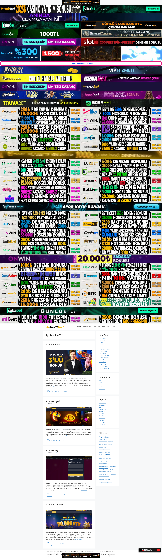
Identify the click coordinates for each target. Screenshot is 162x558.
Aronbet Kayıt (53, 450)
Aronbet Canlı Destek (104, 355)
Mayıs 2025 (102, 411)
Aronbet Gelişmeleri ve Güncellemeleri (105, 450)
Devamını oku (56, 386)
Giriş (48, 439)
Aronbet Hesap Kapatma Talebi (53, 494)
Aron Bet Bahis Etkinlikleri (103, 444)
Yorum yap (49, 392)
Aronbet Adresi (102, 338)
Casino (100, 382)
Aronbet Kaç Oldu (55, 504)
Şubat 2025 (102, 418)
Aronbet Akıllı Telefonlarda (103, 441)
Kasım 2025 (102, 407)
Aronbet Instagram (103, 353)
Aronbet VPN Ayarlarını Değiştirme (61, 391)
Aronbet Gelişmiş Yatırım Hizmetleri (104, 452)
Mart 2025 (101, 416)
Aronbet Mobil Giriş (104, 357)
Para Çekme (102, 386)
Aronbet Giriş (97, 326)
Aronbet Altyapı (103, 351)
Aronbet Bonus (53, 344)
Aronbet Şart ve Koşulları (52, 440)
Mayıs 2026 (102, 405)
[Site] (40, 111)
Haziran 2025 (102, 409)
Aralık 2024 (102, 422)
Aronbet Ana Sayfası (110, 442)
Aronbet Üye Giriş (101, 479)
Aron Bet (107, 437)
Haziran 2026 (102, 403)
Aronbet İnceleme (87, 326)
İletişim (113, 326)
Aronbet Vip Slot (101, 474)
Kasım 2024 (102, 424)
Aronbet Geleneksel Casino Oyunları (104, 449)
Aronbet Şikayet (105, 326)
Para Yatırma (102, 389)
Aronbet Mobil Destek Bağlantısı (104, 466)
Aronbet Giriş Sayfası (104, 349)
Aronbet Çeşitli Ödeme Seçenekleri (104, 477)
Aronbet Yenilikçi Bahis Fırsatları (61, 543)
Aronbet (79, 326)
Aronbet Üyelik (53, 401)
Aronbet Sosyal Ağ (108, 471)
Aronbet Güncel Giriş (102, 458)
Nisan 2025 (102, 413)
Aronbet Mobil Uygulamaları (103, 468)
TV (99, 391)
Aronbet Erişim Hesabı (102, 447)
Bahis (48, 390)
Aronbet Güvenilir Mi (104, 368)
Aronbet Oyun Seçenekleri (103, 469)
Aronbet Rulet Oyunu (111, 469)
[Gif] (81, 155)
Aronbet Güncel (108, 456)
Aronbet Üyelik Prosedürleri (103, 481)
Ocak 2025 (101, 420)
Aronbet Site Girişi (102, 471)
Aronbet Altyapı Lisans (102, 442)
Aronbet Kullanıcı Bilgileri (103, 463)
